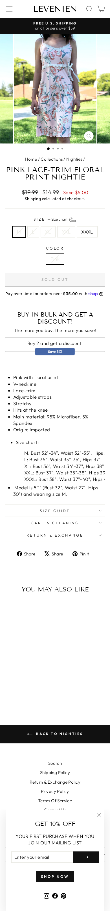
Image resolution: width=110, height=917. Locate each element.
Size (51, 219)
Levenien (55, 9)
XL (48, 232)
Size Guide (55, 510)
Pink (55, 259)
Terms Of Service (55, 800)
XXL (66, 232)
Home (31, 159)
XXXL (87, 232)
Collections (52, 159)
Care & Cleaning (55, 523)
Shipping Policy (55, 772)
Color (55, 248)
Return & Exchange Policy (55, 782)
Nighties (74, 159)
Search (55, 763)
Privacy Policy (55, 791)
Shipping (33, 198)
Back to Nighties (59, 734)
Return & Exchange (55, 535)
